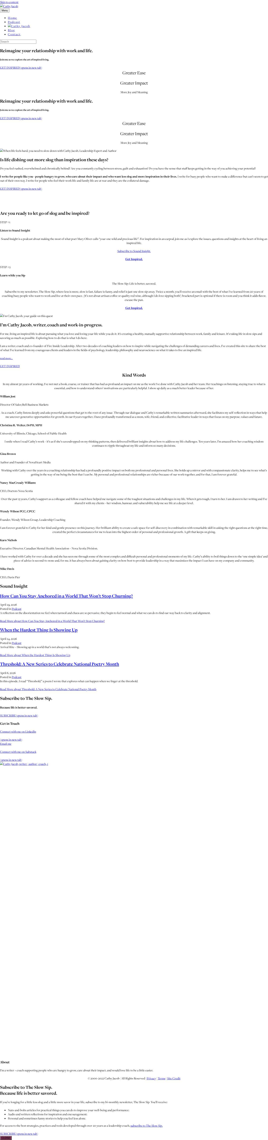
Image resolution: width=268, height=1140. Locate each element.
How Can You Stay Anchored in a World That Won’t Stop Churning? (66, 596)
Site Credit (173, 1078)
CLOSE (6, 1137)
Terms (161, 1078)
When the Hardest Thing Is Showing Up (38, 630)
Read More (52, 621)
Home (12, 18)
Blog (11, 30)
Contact (14, 34)
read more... (6, 358)
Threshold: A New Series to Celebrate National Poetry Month (59, 664)
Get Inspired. (134, 259)
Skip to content (9, 2)
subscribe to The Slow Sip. (146, 1126)
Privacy (151, 1078)
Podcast (14, 22)
